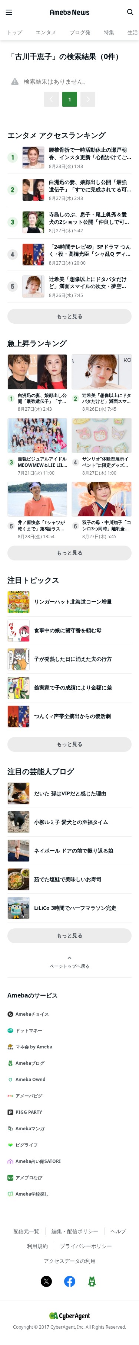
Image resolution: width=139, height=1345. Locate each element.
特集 (109, 32)
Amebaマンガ (30, 1128)
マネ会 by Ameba (34, 1047)
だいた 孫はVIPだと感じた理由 (70, 793)
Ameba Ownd (31, 1079)
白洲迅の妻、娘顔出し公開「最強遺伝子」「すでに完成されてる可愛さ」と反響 (88, 189)
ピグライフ (27, 1145)
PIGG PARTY (29, 1112)
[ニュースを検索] (130, 12)
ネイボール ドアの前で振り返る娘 (73, 850)
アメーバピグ (29, 1096)
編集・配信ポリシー (75, 1231)
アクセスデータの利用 (70, 1260)
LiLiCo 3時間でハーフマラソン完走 (75, 907)
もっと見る (70, 316)
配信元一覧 (26, 1231)
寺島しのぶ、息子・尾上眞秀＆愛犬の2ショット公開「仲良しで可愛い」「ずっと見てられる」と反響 (89, 221)
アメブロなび (29, 1177)
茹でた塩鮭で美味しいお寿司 (68, 879)
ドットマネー (29, 1030)
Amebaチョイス (32, 1014)
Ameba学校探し (32, 1194)
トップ (14, 32)
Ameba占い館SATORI (38, 1161)
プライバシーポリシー (86, 1245)
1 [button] (69, 99)
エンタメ (46, 32)
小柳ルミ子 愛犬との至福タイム (71, 821)
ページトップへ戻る (70, 966)
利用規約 (37, 1245)
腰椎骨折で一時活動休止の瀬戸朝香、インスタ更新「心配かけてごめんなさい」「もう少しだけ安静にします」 (88, 160)
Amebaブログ (30, 1063)
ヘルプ (118, 1231)
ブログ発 (80, 32)
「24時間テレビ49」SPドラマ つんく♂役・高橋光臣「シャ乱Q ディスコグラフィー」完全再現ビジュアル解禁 (90, 257)
